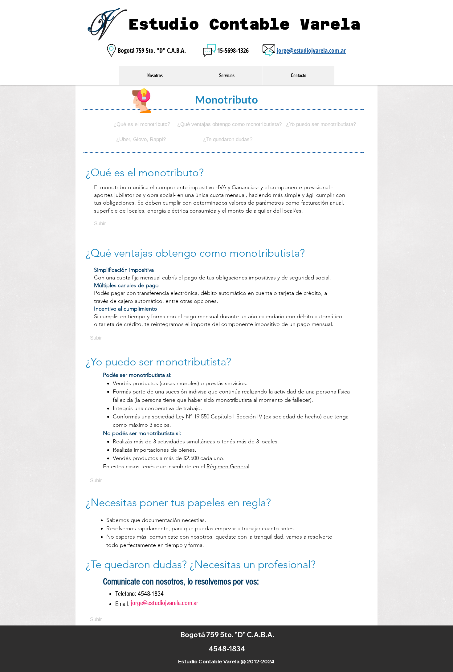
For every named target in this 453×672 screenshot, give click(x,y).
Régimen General (227, 466)
